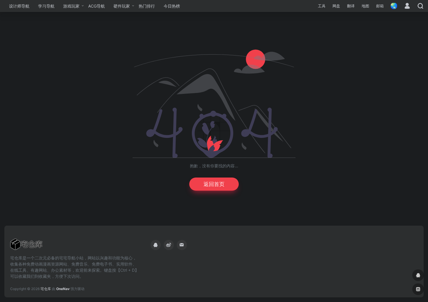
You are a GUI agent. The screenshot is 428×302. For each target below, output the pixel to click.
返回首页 (214, 184)
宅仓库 (45, 289)
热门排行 (147, 5)
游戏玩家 (71, 5)
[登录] (407, 6)
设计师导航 (19, 5)
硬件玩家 (122, 5)
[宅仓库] (26, 246)
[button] (322, 6)
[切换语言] (392, 6)
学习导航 (46, 5)
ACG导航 (96, 5)
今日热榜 (172, 5)
